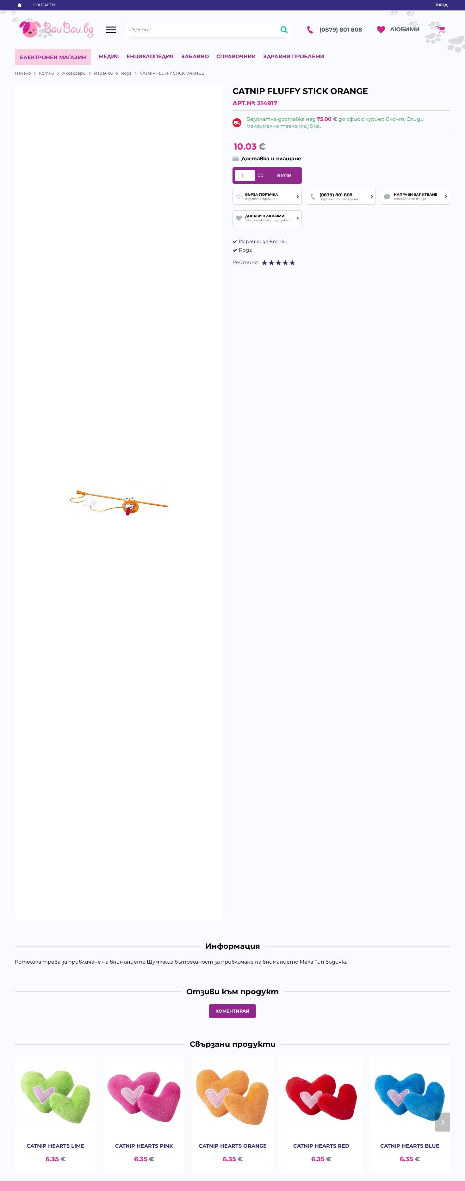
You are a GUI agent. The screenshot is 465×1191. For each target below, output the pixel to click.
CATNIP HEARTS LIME (55, 1146)
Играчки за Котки (263, 241)
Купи (284, 175)
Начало (23, 73)
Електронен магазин (53, 57)
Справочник (236, 56)
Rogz (126, 73)
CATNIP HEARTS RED (321, 1146)
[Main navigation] (111, 29)
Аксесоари (74, 73)
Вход (442, 5)
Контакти (44, 5)
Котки (46, 73)
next (442, 1122)
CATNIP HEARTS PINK (144, 1146)
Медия (109, 56)
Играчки (103, 73)
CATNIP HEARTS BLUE (409, 1146)
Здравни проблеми (293, 56)
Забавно (195, 56)
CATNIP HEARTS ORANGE (233, 1146)
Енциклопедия (150, 56)
